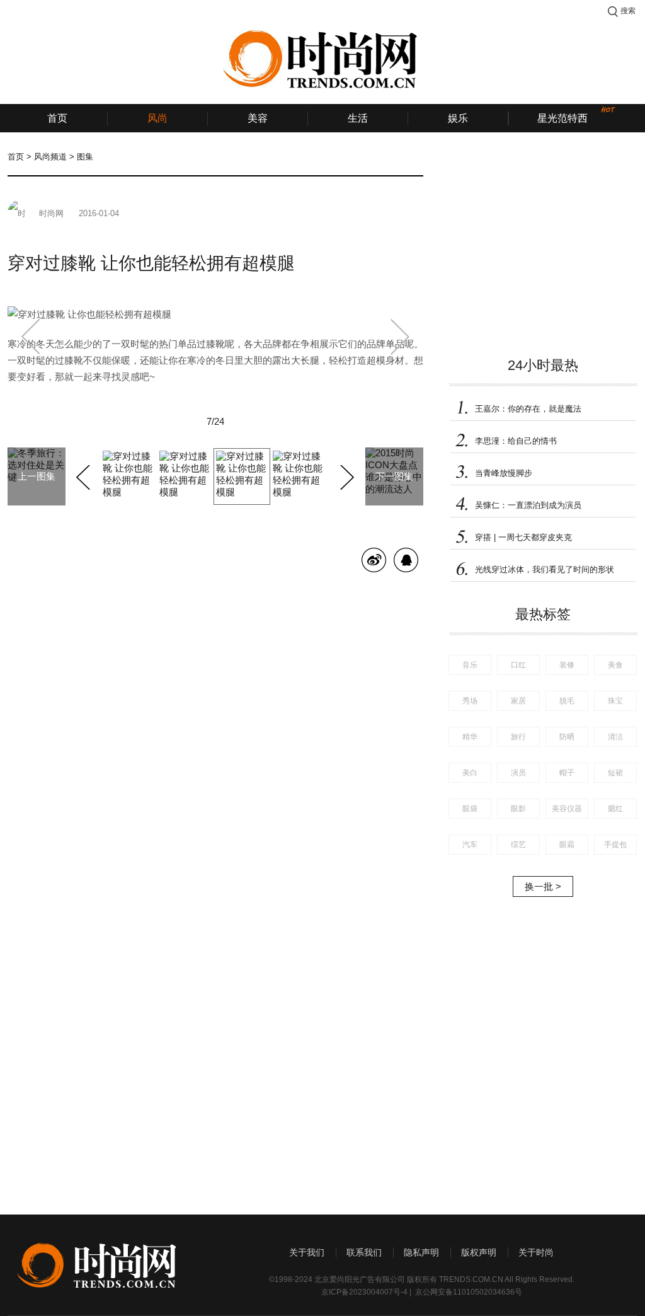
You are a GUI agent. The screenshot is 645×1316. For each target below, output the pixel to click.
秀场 (469, 700)
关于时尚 (536, 1252)
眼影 (518, 808)
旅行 (518, 736)
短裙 (615, 772)
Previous (84, 475)
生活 (358, 118)
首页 (57, 118)
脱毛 (566, 700)
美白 (469, 772)
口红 (518, 665)
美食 (615, 665)
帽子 (566, 772)
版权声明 (478, 1252)
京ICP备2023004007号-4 (364, 1292)
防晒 (566, 736)
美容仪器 (567, 808)
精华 (469, 736)
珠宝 (615, 700)
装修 (566, 665)
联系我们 (364, 1252)
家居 (518, 700)
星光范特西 (562, 118)
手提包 (615, 844)
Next (345, 475)
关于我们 (306, 1252)
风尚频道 (50, 156)
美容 (258, 118)
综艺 (518, 844)
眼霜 (566, 844)
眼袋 (469, 808)
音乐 (469, 665)
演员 (518, 772)
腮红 (615, 808)
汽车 (469, 844)
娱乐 (458, 118)
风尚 (157, 118)
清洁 (615, 736)
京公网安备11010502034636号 (468, 1292)
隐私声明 (421, 1252)
